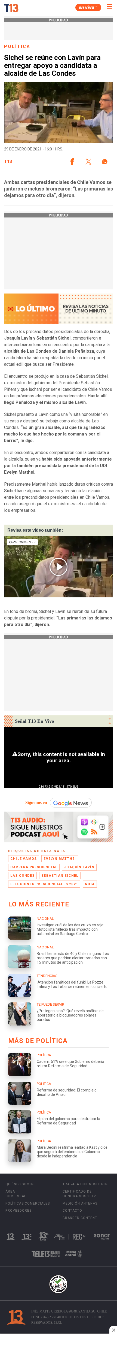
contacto (72, 1210)
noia (90, 884)
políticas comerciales (27, 1203)
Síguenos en (36, 802)
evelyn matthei (60, 859)
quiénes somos (20, 1184)
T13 (8, 161)
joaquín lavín (79, 867)
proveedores (18, 1210)
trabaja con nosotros (86, 1184)
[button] (72, 162)
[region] (58, 1348)
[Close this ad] (113, 1330)
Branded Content (80, 1218)
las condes (22, 876)
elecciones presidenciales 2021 (44, 884)
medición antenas (80, 1203)
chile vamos (23, 859)
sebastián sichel (59, 876)
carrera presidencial (33, 867)
